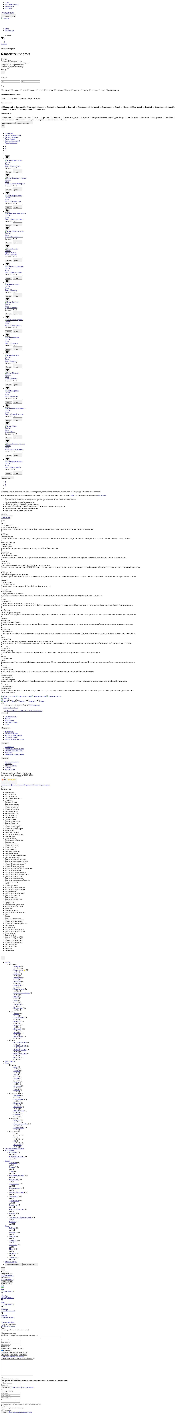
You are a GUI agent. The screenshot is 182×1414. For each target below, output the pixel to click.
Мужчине (60, 90)
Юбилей (63, 120)
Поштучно (17, 1145)
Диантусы (17, 985)
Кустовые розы (19, 989)
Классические (18, 1017)
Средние (16, 1114)
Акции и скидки (11, 766)
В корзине (17, 1120)
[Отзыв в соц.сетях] (8, 696)
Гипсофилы (17, 978)
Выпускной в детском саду (102, 118)
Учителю (94, 90)
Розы (5, 99)
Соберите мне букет (12, 1264)
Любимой (7, 90)
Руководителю (113, 90)
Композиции (9, 720)
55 (14, 1137)
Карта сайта (28, 785)
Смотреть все (5, 518)
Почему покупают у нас (13, 750)
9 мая (36, 118)
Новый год (13, 1205)
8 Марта (28, 118)
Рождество (21, 120)
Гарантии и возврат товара (14, 754)
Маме (24, 90)
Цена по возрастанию (13, 135)
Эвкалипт (13, 99)
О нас (7, 2)
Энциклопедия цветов (41, 785)
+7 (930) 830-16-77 (24, 711)
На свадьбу (17, 1029)
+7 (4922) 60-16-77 (10, 711)
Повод (7, 1161)
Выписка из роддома (70, 118)
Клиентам (5, 758)
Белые (15, 1074)
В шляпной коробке (20, 1124)
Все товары (9, 133)
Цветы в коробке (11, 722)
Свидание (40, 120)
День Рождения (133, 118)
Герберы (16, 974)
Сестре (41, 90)
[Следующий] (4, 520)
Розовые (16, 1090)
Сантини (23, 99)
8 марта (12, 1167)
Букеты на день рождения (14, 739)
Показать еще (6, 478)
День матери (14, 1184)
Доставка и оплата (11, 4)
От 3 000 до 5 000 (19, 1050)
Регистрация (9, 30)
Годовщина (7, 118)
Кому (7, 1226)
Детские (12, 1236)
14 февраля (45, 118)
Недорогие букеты (11, 733)
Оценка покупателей (12, 141)
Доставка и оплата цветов (14, 749)
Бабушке (32, 90)
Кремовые (17, 1086)
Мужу (68, 90)
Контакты (8, 8)
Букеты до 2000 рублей (13, 735)
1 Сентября (18, 118)
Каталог (4, 713)
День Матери (119, 118)
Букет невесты (10, 1061)
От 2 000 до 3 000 (19, 1046)
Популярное (5, 728)
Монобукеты (9, 732)
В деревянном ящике (17, 1156)
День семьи (145, 118)
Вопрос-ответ (10, 769)
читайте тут (102, 495)
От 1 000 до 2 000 (19, 1042)
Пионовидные (18, 1110)
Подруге (76, 90)
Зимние (16, 1014)
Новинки (17, 1033)
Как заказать (9, 6)
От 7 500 (16, 1057)
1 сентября (13, 1163)
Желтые (16, 1078)
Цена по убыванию (12, 137)
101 (14, 1141)
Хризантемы (18, 1008)
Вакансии (8, 752)
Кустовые (17, 1103)
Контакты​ (8, 764)
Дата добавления (11, 143)
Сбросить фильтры (23, 123)
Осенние (16, 1025)
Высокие (16, 1095)
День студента (52, 120)
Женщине (50, 90)
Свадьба (31, 120)
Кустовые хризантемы (21, 993)
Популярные (18, 1036)
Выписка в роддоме (16, 1175)
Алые (15, 1067)
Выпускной (85, 118)
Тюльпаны (17, 1004)
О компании (9, 747)
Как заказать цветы (12, 762)
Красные (16, 1082)
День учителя (157, 118)
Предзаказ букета (29, 1264)
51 (14, 1133)
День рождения (15, 1188)
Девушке (16, 90)
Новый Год (169, 118)
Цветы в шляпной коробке (14, 1148)
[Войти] (2, 25)
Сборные (16, 966)
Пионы (16, 997)
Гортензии (17, 981)
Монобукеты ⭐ (19, 970)
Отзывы (8, 767)
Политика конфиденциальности (12, 785)
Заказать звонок (36, 711)
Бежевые (16, 1071)
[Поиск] (2, 22)
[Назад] (2, 520)
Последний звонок (8, 120)
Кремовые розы (35, 99)
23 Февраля (56, 118)
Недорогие (17, 1021)
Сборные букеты (11, 716)
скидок (71, 495)
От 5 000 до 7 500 (19, 1054)
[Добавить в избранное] (7, 157)
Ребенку (85, 90)
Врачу (103, 90)
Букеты (7, 718)
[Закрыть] (2, 1332)
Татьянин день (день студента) (20, 1217)
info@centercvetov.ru (10, 708)
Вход (7, 29)
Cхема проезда (34, 705)
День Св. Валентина (16, 1192)
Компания (5, 743)
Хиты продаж (10, 139)
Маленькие (17, 1107)
